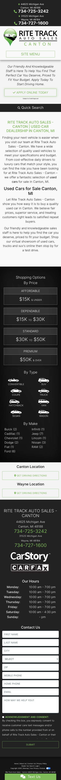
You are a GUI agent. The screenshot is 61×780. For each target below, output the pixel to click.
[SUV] (43, 382)
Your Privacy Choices (37, 768)
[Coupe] (16, 393)
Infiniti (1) (38, 429)
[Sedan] (16, 414)
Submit (30, 744)
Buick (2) (10, 429)
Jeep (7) (37, 433)
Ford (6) (9, 451)
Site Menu (30, 54)
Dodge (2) (11, 442)
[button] (30, 107)
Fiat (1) (9, 447)
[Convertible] (16, 382)
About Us (23, 763)
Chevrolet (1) (13, 438)
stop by (48, 246)
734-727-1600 (33, 23)
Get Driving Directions (31, 475)
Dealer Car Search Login (30, 766)
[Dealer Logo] (30, 37)
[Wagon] (43, 414)
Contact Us (32, 763)
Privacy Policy (42, 763)
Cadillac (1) (12, 433)
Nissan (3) (39, 442)
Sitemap (26, 768)
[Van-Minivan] (43, 403)
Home (16, 763)
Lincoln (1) (39, 438)
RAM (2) (37, 447)
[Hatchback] (16, 403)
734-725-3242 (33, 11)
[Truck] (43, 393)
